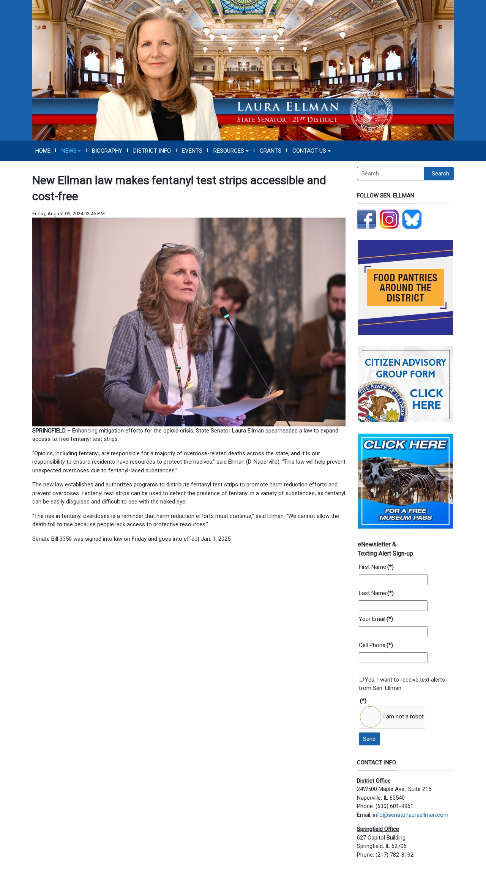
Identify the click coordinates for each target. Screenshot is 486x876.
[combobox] (390, 173)
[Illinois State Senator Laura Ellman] (243, 70)
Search (440, 173)
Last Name (376, 593)
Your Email (376, 619)
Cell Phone (376, 645)
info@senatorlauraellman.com (410, 814)
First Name (376, 566)
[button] (71, 151)
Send (369, 739)
